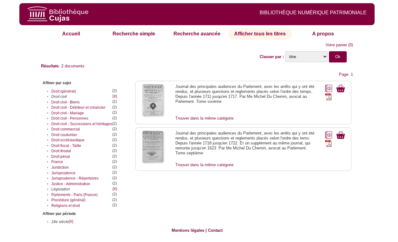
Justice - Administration (70, 184)
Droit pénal (60, 156)
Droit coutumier (64, 135)
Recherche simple (134, 33)
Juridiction (60, 167)
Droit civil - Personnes (69, 118)
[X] (115, 96)
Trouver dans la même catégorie (204, 118)
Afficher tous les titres (260, 33)
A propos (323, 33)
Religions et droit (65, 205)
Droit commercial (65, 129)
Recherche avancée (197, 33)
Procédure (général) (68, 200)
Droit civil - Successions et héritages (81, 124)
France (57, 162)
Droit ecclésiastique (68, 140)
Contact (215, 230)
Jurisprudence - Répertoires (75, 178)
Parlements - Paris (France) (74, 195)
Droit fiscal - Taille (66, 146)
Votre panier (336, 45)
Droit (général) (63, 91)
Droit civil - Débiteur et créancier (78, 107)
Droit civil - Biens (65, 102)
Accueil (71, 33)
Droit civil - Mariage (67, 113)
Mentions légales (188, 230)
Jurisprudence (63, 173)
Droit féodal (61, 151)
